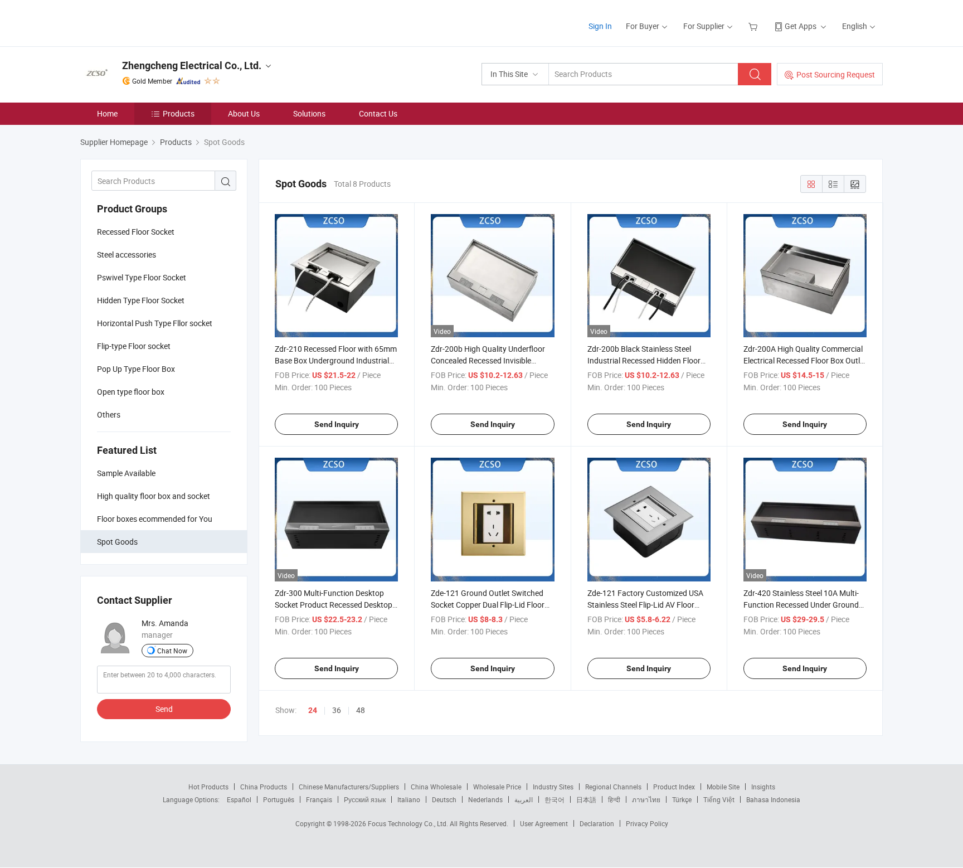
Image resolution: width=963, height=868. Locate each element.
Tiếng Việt (719, 799)
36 (336, 710)
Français (319, 799)
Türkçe (682, 799)
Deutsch (444, 799)
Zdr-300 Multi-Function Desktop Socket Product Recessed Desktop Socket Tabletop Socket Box (333, 605)
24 (312, 710)
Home (107, 113)
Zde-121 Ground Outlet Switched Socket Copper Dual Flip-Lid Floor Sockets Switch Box (487, 605)
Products (178, 113)
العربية (523, 799)
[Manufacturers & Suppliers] (151, 22)
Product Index (674, 786)
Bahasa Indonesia (773, 799)
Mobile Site (723, 786)
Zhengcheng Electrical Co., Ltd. (191, 65)
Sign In (600, 26)
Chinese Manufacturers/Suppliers (349, 786)
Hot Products (208, 786)
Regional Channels (613, 786)
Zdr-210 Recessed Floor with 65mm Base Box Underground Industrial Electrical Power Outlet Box (336, 360)
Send (164, 709)
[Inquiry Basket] (754, 26)
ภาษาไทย (646, 799)
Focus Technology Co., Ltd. (409, 823)
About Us (244, 113)
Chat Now (172, 650)
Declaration (597, 823)
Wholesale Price (497, 786)
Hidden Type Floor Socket (140, 300)
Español (239, 799)
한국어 (554, 799)
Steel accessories (126, 254)
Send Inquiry (336, 424)
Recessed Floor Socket (135, 231)
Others (108, 414)
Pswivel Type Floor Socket (141, 277)
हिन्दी (614, 799)
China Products (263, 786)
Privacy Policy (647, 823)
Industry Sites (553, 786)
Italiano (408, 799)
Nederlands (485, 799)
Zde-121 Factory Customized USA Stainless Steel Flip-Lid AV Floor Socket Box (645, 605)
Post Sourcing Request (835, 74)
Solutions (309, 113)
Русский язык (365, 799)
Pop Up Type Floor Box (136, 368)
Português (278, 799)
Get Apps (800, 26)
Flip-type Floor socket (134, 346)
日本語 (586, 799)
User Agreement (544, 823)
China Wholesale (436, 786)
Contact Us (378, 113)
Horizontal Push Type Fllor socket (154, 323)
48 (360, 710)
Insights (763, 786)
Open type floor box (130, 391)
